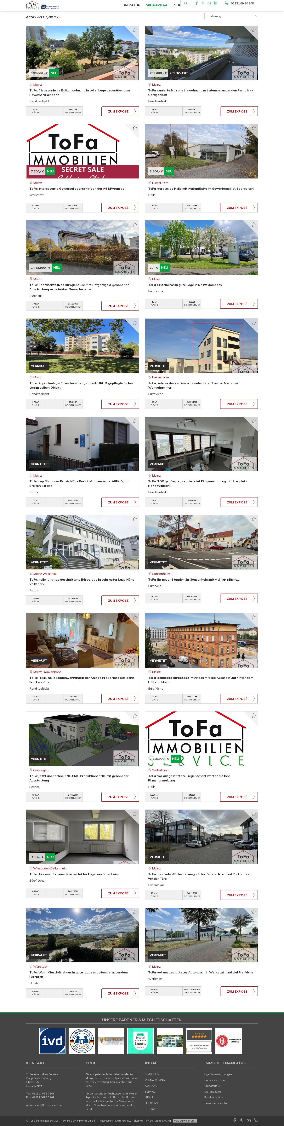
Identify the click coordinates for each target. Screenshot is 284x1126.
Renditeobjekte (213, 1097)
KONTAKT (151, 1109)
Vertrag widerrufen (185, 1120)
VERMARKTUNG (155, 1080)
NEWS (149, 1097)
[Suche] (185, 3)
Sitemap (138, 1120)
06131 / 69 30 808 (43, 1093)
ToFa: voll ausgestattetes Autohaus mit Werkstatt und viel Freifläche (200, 972)
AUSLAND (151, 1086)
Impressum (106, 1120)
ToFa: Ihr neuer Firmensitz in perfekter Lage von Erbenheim (74, 874)
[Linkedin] (215, 3)
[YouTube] (209, 3)
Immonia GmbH (86, 1120)
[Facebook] (196, 3)
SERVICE (150, 1091)
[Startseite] (53, 5)
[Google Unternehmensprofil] (203, 3)
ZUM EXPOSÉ (118, 111)
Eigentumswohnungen (218, 1074)
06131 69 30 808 (242, 3)
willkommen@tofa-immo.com (44, 1105)
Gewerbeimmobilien (216, 1103)
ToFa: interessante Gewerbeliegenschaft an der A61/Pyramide (76, 188)
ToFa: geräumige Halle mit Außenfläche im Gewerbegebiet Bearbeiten (201, 188)
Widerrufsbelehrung (158, 1120)
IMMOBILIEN (152, 1074)
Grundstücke (212, 1086)
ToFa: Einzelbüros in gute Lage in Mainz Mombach (185, 285)
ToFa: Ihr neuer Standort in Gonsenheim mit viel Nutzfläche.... (194, 579)
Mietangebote (213, 1091)
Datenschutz (123, 1120)
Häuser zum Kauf (215, 1080)
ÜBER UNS (151, 1103)
